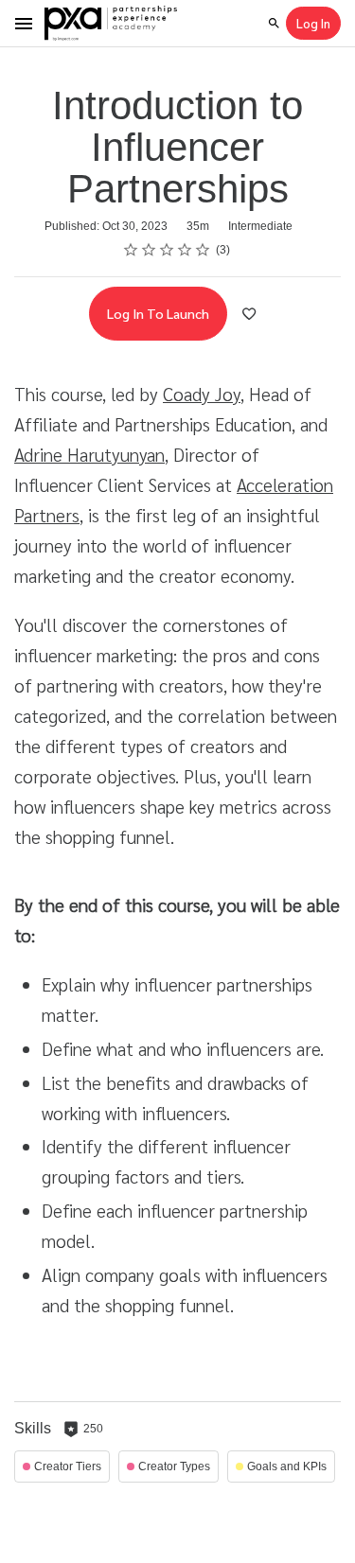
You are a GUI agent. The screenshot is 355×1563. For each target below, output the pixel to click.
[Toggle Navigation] (24, 24)
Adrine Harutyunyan (89, 454)
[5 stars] (203, 249)
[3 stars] (167, 249)
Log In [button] (313, 23)
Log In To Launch (158, 313)
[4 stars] (185, 249)
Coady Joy (201, 393)
